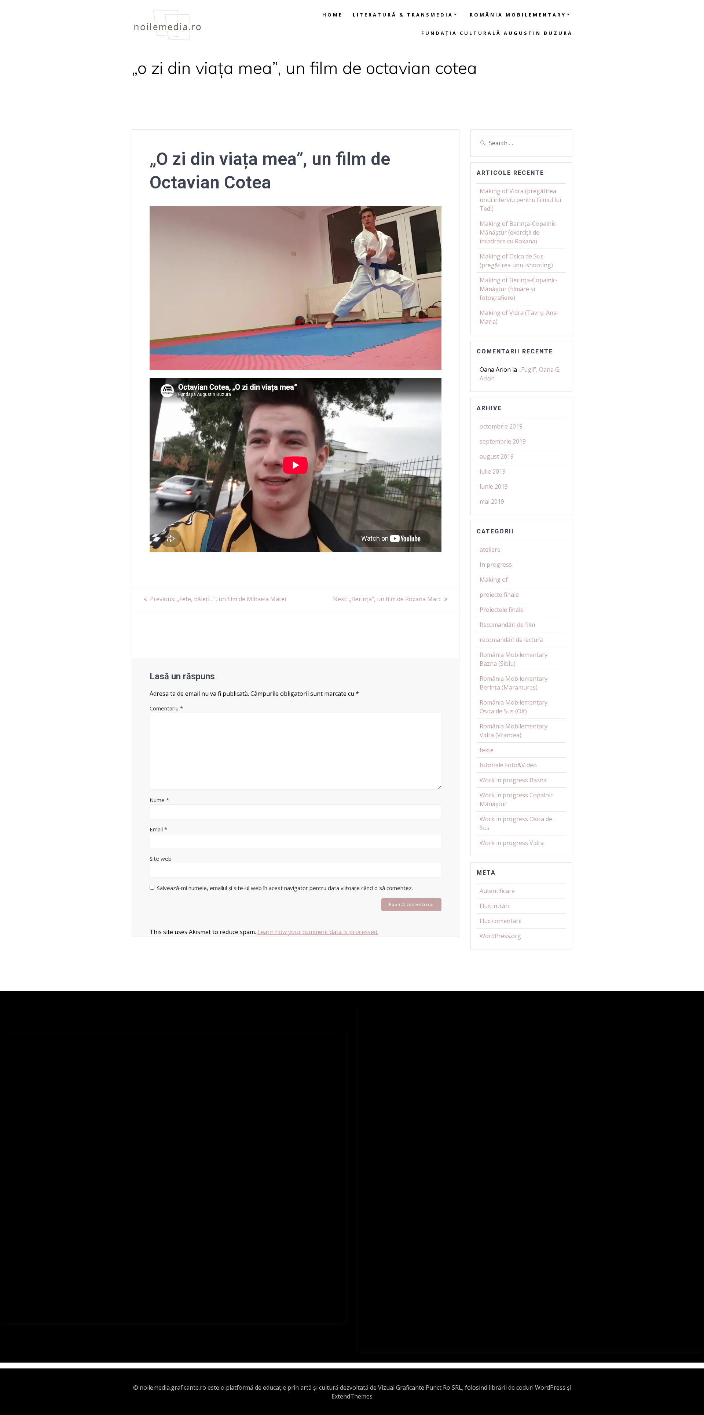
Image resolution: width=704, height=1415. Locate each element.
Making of (494, 580)
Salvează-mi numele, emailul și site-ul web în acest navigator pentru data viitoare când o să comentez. (285, 888)
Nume (159, 800)
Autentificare (497, 891)
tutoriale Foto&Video (508, 765)
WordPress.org (500, 936)
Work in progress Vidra (512, 843)
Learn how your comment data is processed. (317, 932)
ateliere (490, 549)
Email (158, 829)
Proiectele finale (502, 610)
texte (487, 750)
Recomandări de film (507, 625)
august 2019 (497, 456)
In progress (496, 565)
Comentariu (166, 708)
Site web (161, 858)
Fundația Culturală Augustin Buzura (497, 33)
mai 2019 (492, 501)
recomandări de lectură (511, 640)
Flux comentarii (500, 921)
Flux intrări (494, 906)
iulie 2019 (493, 471)
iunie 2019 (494, 486)
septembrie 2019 (503, 441)
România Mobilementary (518, 14)
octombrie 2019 (501, 426)
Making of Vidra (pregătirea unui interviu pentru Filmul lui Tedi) (520, 200)
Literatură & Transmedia (403, 14)
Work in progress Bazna (513, 780)
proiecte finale (499, 595)
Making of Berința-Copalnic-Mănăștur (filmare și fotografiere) (519, 289)
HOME (332, 14)
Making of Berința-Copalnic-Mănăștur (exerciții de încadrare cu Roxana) (519, 232)
